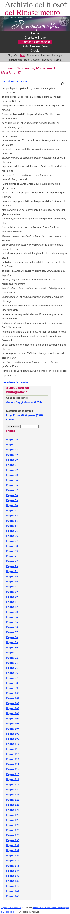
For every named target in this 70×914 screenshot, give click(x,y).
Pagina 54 (12, 480)
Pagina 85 (12, 622)
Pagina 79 (12, 591)
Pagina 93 (12, 662)
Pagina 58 (12, 495)
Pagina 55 (12, 485)
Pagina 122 (12, 799)
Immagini (57, 55)
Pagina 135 (12, 865)
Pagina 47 (12, 444)
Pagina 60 (12, 505)
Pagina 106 (12, 723)
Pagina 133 (12, 855)
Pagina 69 (12, 551)
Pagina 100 (12, 693)
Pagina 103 (12, 708)
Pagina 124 (12, 809)
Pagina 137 (12, 870)
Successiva (22, 81)
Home (35, 33)
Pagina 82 (12, 606)
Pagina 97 (12, 677)
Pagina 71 (12, 556)
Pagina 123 (12, 804)
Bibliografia (15, 59)
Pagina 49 (12, 454)
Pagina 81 (12, 601)
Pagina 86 (12, 627)
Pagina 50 (12, 459)
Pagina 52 (12, 469)
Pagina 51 (12, 464)
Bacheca (47, 59)
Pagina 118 (12, 779)
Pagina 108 (12, 733)
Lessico (45, 55)
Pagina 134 (12, 860)
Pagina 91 (12, 652)
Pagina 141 (12, 891)
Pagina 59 (12, 500)
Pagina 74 (12, 571)
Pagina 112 (12, 754)
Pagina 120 (12, 789)
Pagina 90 (12, 647)
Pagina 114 (12, 764)
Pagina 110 (12, 743)
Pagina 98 (12, 683)
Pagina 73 (12, 566)
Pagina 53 (12, 474)
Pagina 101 (12, 698)
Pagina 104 (12, 713)
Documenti (33, 55)
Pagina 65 (12, 530)
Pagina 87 (12, 632)
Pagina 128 (12, 830)
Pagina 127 (12, 825)
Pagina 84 (12, 617)
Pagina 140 (12, 885)
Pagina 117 (12, 774)
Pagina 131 (12, 845)
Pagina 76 (12, 581)
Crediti (35, 50)
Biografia (13, 55)
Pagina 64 (12, 525)
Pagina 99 (12, 688)
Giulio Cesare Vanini (35, 46)
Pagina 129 (12, 835)
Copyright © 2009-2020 (11, 907)
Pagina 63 (12, 520)
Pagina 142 (12, 896)
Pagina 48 (12, 449)
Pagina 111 (12, 748)
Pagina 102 (12, 703)
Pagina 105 (12, 718)
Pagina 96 (12, 672)
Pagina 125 (12, 814)
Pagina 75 (12, 576)
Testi (22, 55)
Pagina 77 (12, 586)
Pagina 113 (12, 759)
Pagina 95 (12, 667)
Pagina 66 (12, 535)
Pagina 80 (12, 596)
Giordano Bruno (35, 37)
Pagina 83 (12, 611)
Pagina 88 (12, 637)
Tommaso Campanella (35, 42)
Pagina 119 (12, 784)
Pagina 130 (12, 840)
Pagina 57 (12, 490)
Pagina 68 (12, 546)
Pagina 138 (12, 875)
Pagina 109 (12, 738)
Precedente (9, 81)
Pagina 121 (12, 794)
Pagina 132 (12, 850)
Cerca (57, 59)
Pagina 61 (12, 510)
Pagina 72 (12, 561)
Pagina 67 (12, 540)
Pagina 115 (12, 769)
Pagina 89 (12, 642)
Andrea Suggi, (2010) (24, 402)
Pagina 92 (12, 657)
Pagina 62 (12, 515)
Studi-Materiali (32, 59)
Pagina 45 (12, 439)
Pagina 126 (12, 820)
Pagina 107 (12, 728)
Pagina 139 (12, 880)
